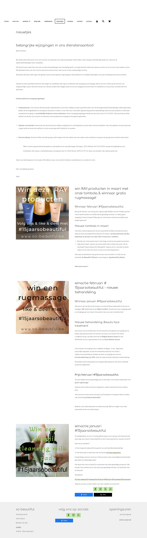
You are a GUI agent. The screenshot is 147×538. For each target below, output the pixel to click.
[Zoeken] (103, 21)
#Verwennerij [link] (126, 479)
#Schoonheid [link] (116, 479)
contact (18, 527)
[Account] (96, 21)
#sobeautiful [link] (93, 479)
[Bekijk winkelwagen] (109, 21)
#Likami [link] (101, 479)
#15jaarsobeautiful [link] (114, 452)
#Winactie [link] (107, 479)
